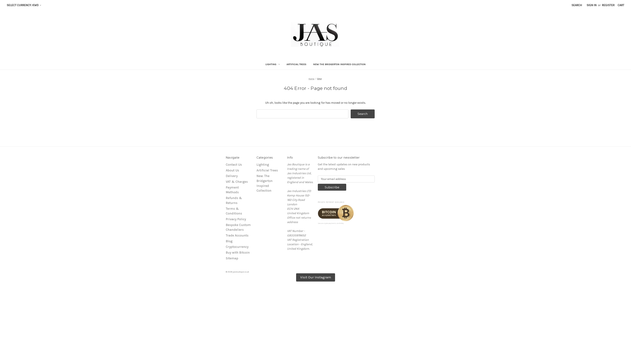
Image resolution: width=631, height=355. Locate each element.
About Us (232, 170)
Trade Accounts (237, 235)
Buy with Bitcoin (238, 252)
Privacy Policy (236, 219)
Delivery (232, 176)
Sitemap (232, 258)
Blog (229, 241)
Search (577, 5)
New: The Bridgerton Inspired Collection (339, 64)
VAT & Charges (237, 182)
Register (608, 5)
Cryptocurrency (237, 247)
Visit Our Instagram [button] (315, 277)
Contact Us (234, 164)
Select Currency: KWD (23, 5)
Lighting (270, 64)
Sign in (592, 5)
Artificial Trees (296, 64)
